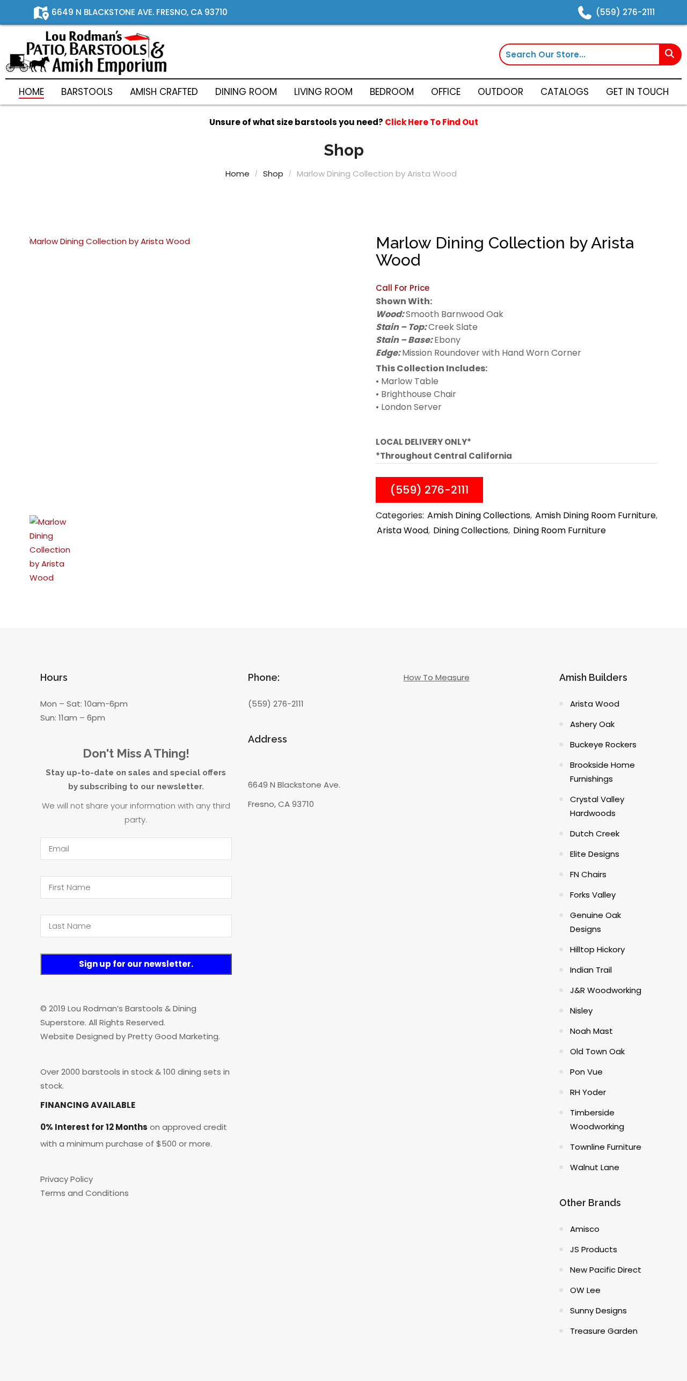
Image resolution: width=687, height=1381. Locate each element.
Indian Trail (591, 969)
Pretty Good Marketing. (174, 1036)
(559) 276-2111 (429, 489)
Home (237, 173)
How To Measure (437, 677)
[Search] (671, 54)
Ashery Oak (592, 724)
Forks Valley (593, 894)
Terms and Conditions (84, 1193)
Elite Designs (594, 854)
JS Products (593, 1249)
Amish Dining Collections (478, 515)
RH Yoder (588, 1092)
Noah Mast (591, 1031)
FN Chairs (588, 874)
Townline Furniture (605, 1146)
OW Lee (585, 1290)
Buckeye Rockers (603, 744)
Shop (273, 173)
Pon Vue (586, 1071)
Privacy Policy (66, 1179)
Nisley (581, 1010)
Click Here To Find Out (431, 122)
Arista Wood (402, 530)
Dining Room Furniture (559, 530)
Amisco (585, 1229)
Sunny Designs (598, 1310)
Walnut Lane (594, 1167)
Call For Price (402, 287)
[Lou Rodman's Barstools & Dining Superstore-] (85, 51)
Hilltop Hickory (597, 949)
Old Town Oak (597, 1051)
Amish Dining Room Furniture (595, 515)
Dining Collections (470, 530)
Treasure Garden (604, 1330)
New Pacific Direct (605, 1269)
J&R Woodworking (605, 990)
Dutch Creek (594, 833)
